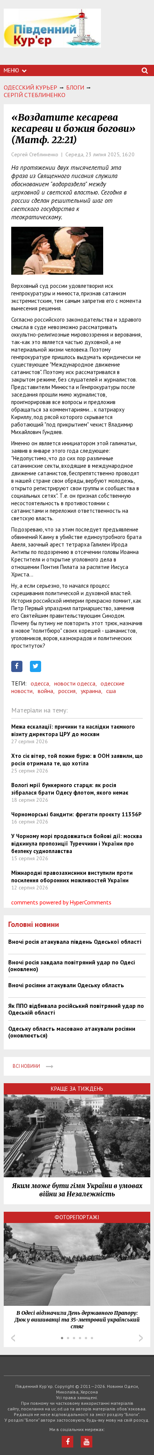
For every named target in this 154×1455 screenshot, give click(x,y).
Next (141, 1338)
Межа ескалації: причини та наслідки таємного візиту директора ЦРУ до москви (73, 730)
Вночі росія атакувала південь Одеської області (74, 941)
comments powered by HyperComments (61, 902)
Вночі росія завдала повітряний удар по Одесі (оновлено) (71, 965)
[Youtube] (86, 1442)
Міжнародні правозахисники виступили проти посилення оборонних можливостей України (72, 876)
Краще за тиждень (77, 1088)
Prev (13, 1338)
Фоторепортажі (77, 1217)
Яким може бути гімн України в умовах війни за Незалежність (77, 1190)
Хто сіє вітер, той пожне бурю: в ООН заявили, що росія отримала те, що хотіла (77, 759)
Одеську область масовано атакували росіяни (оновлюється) (71, 1032)
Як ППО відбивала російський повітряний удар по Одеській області (76, 1009)
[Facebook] (67, 1442)
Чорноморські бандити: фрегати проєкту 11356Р (76, 814)
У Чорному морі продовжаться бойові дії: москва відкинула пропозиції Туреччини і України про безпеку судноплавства (76, 843)
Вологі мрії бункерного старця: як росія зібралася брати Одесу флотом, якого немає (69, 788)
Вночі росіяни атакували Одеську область (66, 985)
